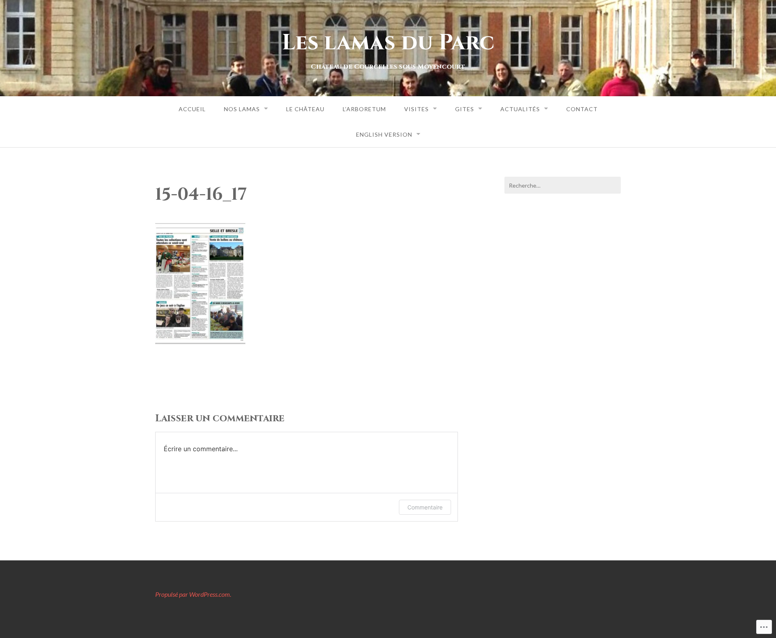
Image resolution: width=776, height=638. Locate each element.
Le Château (305, 109)
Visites (416, 109)
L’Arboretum (364, 109)
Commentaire (425, 507)
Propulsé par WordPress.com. (193, 594)
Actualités (520, 109)
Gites (464, 109)
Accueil (192, 109)
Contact (582, 109)
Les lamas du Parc (388, 42)
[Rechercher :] (562, 185)
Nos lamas (242, 109)
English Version (384, 134)
